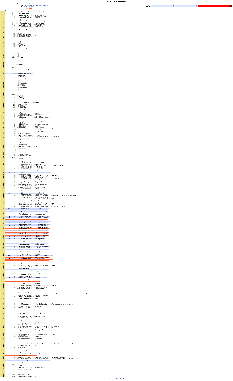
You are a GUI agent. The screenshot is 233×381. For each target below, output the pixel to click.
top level (26, 3)
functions (43, 3)
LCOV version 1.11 (120, 378)
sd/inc (30, 3)
